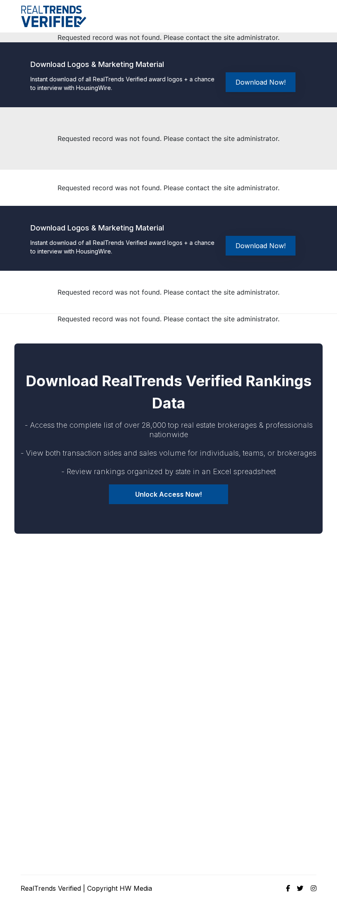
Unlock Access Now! (168, 494)
